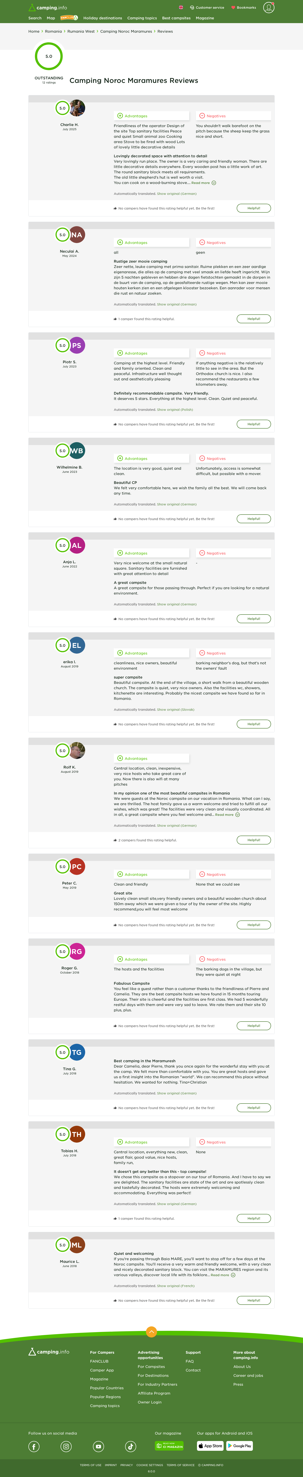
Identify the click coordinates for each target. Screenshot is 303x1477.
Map (51, 18)
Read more (200, 183)
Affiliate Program (154, 1393)
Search (34, 18)
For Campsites (151, 1366)
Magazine (205, 18)
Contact (193, 1370)
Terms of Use (90, 1465)
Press (238, 1384)
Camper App (102, 1370)
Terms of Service (181, 1465)
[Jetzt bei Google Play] (239, 1446)
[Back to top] (151, 1331)
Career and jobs (248, 1375)
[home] (48, 1351)
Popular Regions (105, 1396)
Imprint (111, 1465)
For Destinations (153, 1375)
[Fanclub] (69, 17)
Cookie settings (149, 1465)
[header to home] (47, 7)
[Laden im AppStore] (210, 1446)
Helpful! (254, 208)
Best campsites (176, 18)
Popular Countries (107, 1387)
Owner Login (149, 1402)
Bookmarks (246, 7)
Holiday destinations (102, 18)
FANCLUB (99, 1361)
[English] (181, 7)
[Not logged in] (269, 7)
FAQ (190, 1361)
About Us (242, 1366)
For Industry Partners (157, 1384)
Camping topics (142, 18)
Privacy (126, 1465)
